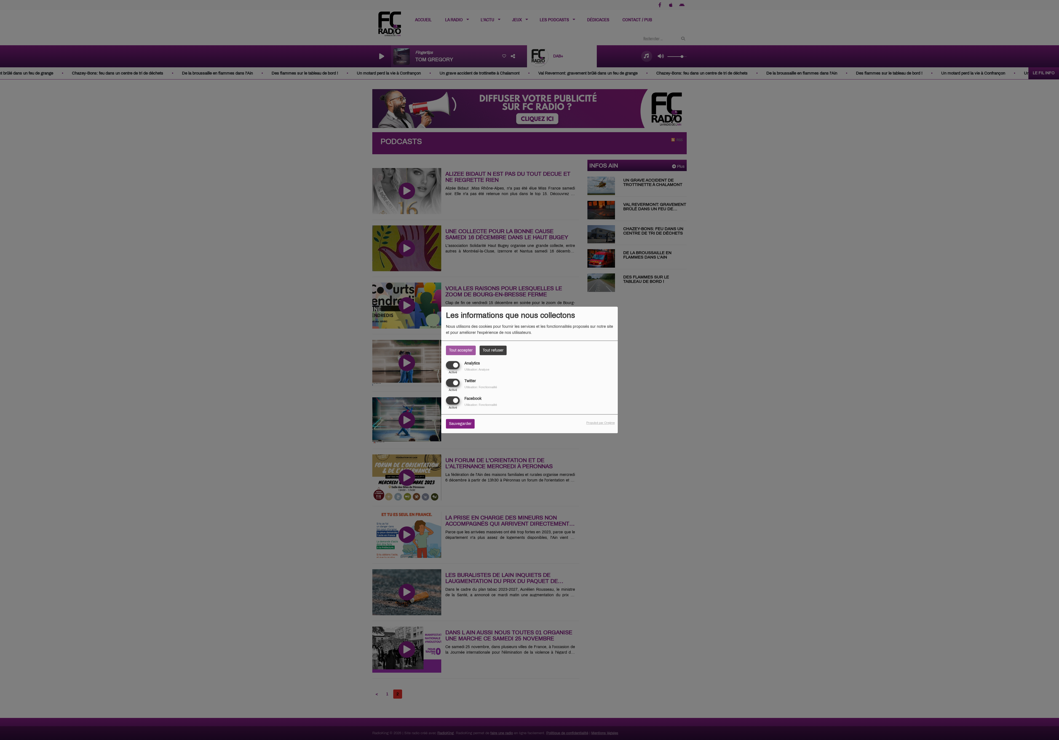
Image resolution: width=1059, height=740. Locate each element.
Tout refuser (493, 350)
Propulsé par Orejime (600, 423)
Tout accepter (461, 350)
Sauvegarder (460, 424)
